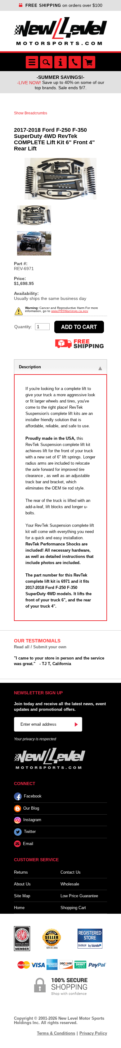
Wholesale (69, 884)
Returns (21, 872)
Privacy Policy (93, 1033)
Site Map (22, 896)
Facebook (33, 796)
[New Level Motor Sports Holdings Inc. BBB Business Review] (51, 938)
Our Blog (31, 808)
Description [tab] (30, 367)
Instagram (32, 820)
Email (28, 843)
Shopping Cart (73, 907)
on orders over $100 (63, 5)
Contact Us (70, 872)
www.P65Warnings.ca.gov (69, 311)
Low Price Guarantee (79, 896)
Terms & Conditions (56, 1033)
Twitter (30, 832)
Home (19, 907)
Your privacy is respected (35, 739)
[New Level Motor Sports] (60, 31)
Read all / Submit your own (40, 647)
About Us (22, 884)
